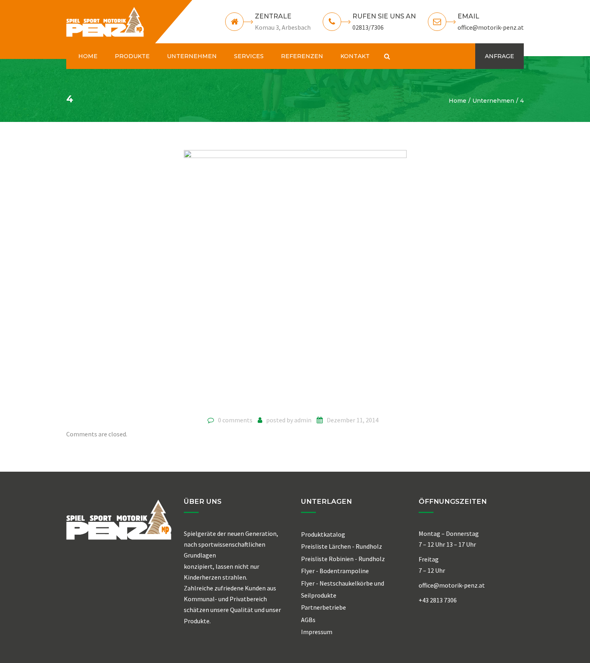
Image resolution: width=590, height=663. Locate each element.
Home (457, 100)
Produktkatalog (323, 534)
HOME (88, 56)
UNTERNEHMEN (192, 56)
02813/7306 (368, 27)
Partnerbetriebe (323, 607)
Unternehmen (493, 100)
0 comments (235, 420)
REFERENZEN (302, 56)
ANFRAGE (499, 56)
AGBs (308, 620)
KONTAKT (355, 56)
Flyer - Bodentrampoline (335, 571)
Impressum (316, 632)
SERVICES (249, 56)
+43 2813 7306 (438, 600)
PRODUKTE (132, 56)
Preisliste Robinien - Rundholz (343, 559)
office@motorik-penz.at (491, 27)
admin (302, 420)
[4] (295, 280)
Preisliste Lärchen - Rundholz (341, 546)
